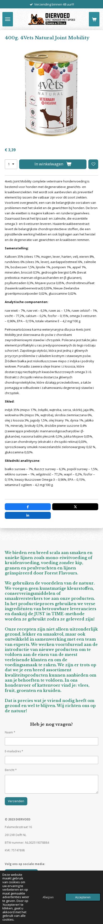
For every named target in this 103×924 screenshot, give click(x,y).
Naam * (10, 732)
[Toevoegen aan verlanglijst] (93, 164)
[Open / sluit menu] (7, 19)
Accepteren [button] (83, 897)
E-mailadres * (14, 751)
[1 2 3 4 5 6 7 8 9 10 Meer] (11, 164)
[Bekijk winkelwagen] (94, 19)
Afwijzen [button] (48, 897)
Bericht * (11, 770)
